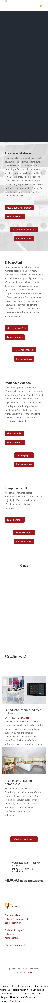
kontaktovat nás (15, 216)
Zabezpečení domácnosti (17, 919)
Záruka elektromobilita (16, 945)
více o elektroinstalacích (19, 207)
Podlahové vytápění (14, 930)
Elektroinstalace (12, 915)
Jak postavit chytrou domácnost (18, 782)
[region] (24, 76)
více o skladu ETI (24, 532)
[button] (24, 139)
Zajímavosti (23, 717)
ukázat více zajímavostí (24, 839)
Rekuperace (10, 934)
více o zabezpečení (16, 328)
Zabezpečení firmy (13, 922)
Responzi (28, 972)
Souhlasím (15, 1001)
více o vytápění (14, 433)
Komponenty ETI (12, 937)
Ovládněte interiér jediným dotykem (23, 711)
